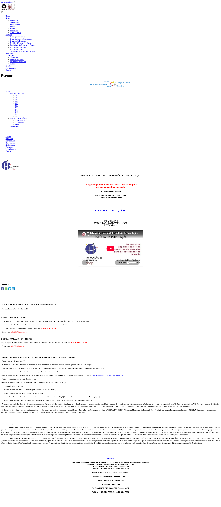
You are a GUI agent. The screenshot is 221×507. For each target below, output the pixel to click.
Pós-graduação (11, 68)
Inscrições (9, 139)
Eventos (8, 66)
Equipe (12, 26)
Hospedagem (10, 143)
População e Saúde (17, 49)
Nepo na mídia (15, 33)
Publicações (10, 55)
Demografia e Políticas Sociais (21, 39)
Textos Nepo (14, 58)
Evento (8, 137)
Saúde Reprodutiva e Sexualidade (22, 51)
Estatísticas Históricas (18, 62)
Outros (12, 64)
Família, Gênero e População (20, 43)
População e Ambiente (18, 47)
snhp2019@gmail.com (19, 332)
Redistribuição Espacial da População (23, 45)
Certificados (14, 126)
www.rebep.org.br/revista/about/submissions (108, 375)
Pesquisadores (15, 24)
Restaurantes (10, 145)
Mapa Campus (11, 149)
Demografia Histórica (18, 41)
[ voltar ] (110, 458)
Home (8, 16)
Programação (10, 141)
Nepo (8, 18)
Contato (8, 70)
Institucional (14, 20)
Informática (14, 31)
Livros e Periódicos (17, 60)
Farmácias (9, 147)
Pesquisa (9, 35)
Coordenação (15, 22)
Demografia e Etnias (17, 37)
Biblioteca (13, 29)
